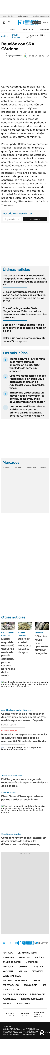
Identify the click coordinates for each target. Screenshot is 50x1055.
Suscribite (35, 219)
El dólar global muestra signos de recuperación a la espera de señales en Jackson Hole (24, 782)
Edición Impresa (12, 976)
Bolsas (18, 467)
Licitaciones (23, 1003)
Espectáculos (11, 985)
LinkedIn (23, 943)
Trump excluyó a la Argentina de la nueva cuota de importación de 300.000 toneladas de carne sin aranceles (27, 365)
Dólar (12, 29)
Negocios (8, 966)
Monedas (6, 467)
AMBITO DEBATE (39, 1014)
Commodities (30, 467)
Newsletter (41, 943)
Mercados (32, 962)
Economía (28, 29)
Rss (44, 985)
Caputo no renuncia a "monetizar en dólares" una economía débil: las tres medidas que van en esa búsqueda (23, 717)
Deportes (37, 971)
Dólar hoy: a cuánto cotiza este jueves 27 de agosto (24, 645)
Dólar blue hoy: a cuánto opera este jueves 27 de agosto (24, 339)
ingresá (45, 22)
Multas (7, 1003)
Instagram (16, 943)
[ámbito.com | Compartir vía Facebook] (33, 55)
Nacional (8, 971)
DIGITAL (11, 1014)
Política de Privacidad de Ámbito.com (24, 994)
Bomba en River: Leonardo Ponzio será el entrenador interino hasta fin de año (24, 327)
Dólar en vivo (23, 16)
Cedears (43, 467)
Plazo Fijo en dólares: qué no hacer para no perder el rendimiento (22, 798)
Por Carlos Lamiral (8, 725)
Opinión (23, 966)
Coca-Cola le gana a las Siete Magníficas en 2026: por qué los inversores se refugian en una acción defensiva (25, 313)
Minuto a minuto (10, 731)
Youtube (30, 943)
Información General (15, 980)
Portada (8, 952)
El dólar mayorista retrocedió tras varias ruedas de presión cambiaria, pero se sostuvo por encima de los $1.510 (24, 296)
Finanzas (44, 29)
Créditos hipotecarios (41, 16)
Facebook (10, 943)
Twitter (4, 943)
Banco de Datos (12, 962)
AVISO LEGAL (9, 999)
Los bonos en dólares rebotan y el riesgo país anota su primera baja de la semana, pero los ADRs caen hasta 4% (25, 280)
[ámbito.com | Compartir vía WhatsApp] (30, 55)
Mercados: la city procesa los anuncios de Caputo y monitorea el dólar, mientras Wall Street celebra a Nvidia (24, 738)
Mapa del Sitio (11, 989)
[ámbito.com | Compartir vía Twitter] (36, 55)
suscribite (37, 22)
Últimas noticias (27, 952)
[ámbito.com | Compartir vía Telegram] (43, 55)
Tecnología (30, 985)
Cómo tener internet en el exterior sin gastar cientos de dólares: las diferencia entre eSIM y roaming (23, 841)
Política (39, 957)
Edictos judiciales (32, 999)
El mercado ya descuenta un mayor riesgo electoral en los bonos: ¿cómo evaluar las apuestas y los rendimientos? (27, 397)
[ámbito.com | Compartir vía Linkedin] (40, 55)
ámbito (4, 36)
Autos (36, 980)
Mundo (23, 971)
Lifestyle (38, 966)
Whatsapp (37, 943)
